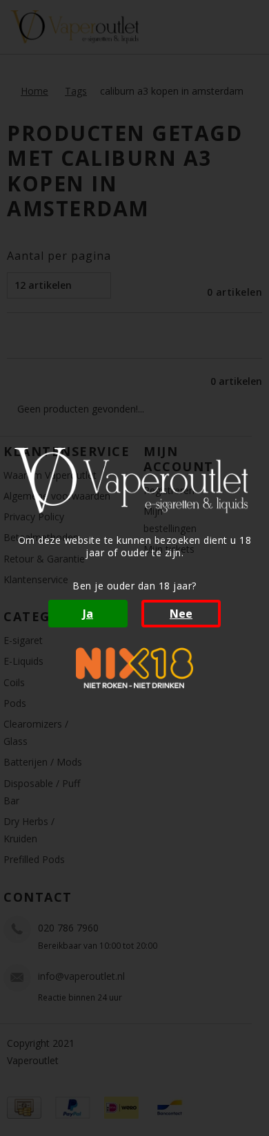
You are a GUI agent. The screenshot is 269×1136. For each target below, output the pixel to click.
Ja (88, 613)
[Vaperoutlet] (134, 480)
